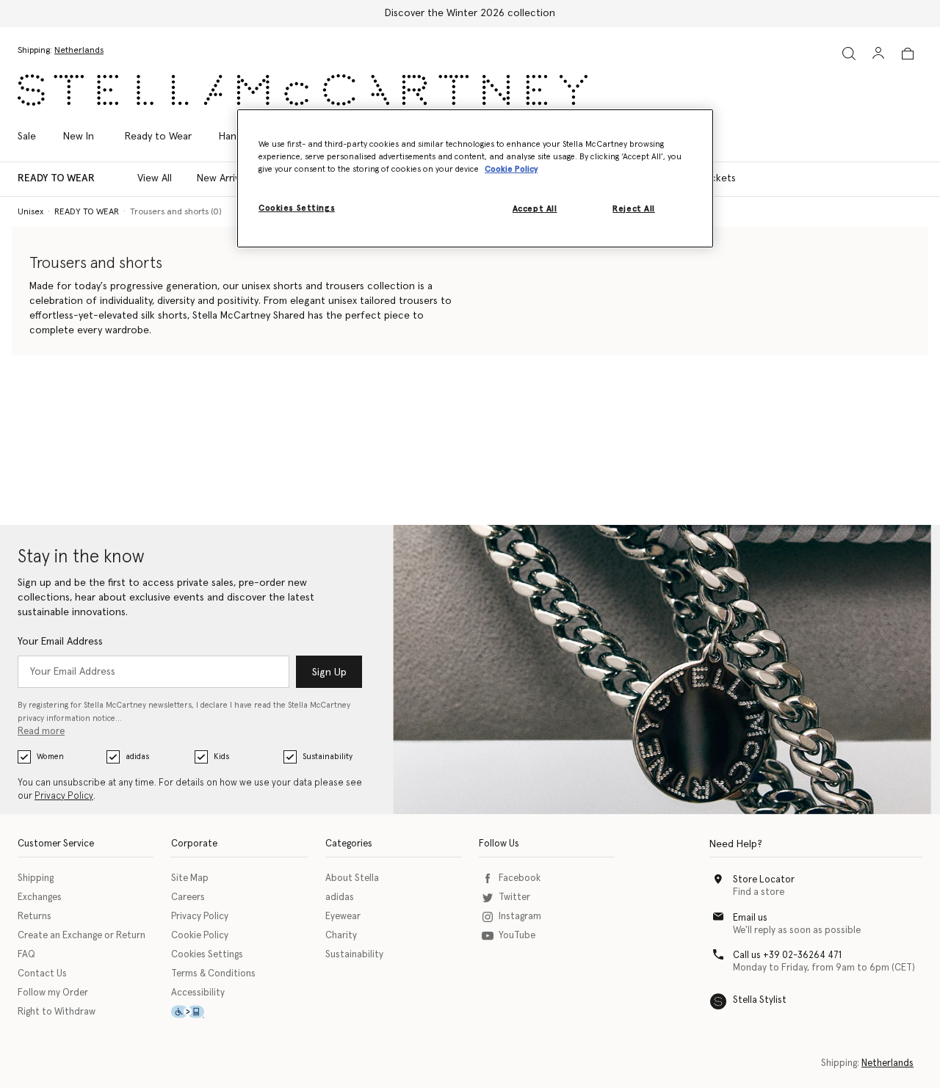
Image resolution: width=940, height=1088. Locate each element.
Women (50, 756)
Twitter (514, 897)
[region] (475, 178)
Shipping (36, 878)
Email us (750, 918)
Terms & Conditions (213, 974)
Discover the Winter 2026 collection (470, 13)
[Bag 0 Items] (907, 53)
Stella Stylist (760, 1000)
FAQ (26, 955)
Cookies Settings (207, 955)
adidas (137, 756)
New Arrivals (224, 178)
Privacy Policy (64, 796)
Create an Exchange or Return (81, 935)
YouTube (517, 935)
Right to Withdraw (56, 1012)
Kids (221, 756)
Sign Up (329, 672)
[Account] (878, 53)
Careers (188, 897)
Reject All (633, 209)
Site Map (190, 878)
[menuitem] (78, 137)
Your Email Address (60, 642)
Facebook (519, 878)
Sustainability (327, 756)
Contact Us (42, 974)
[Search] (849, 53)
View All (154, 178)
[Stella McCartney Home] (303, 90)
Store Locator (764, 880)
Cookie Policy (199, 935)
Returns (34, 916)
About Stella (352, 878)
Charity (341, 935)
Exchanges (40, 897)
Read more (41, 731)
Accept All (535, 209)
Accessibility (198, 993)
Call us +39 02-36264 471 (787, 955)
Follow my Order (53, 993)
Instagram (520, 916)
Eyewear (343, 916)
